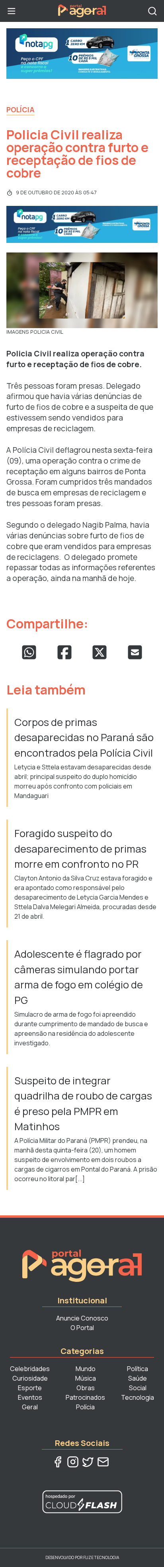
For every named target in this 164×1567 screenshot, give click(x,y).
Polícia (20, 109)
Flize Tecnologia (101, 1557)
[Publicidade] (82, 53)
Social (137, 1387)
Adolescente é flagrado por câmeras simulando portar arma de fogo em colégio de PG (78, 977)
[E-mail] (103, 1462)
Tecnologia (137, 1397)
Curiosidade (30, 1378)
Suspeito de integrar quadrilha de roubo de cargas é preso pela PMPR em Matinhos (83, 1103)
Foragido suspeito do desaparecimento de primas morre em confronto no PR (80, 848)
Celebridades (30, 1368)
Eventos (30, 1397)
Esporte (30, 1387)
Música (85, 1378)
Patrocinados (85, 1397)
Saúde (137, 1378)
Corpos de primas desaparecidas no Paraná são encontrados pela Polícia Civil (84, 737)
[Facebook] (58, 1462)
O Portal (82, 1327)
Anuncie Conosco (82, 1318)
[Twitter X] (88, 1462)
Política (137, 1368)
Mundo (86, 1368)
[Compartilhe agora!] (29, 652)
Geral (30, 1407)
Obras (85, 1387)
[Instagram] (73, 1462)
